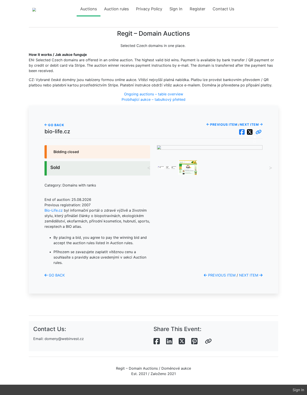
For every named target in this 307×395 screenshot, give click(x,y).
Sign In (175, 9)
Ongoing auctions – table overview (153, 94)
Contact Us (223, 9)
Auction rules (116, 9)
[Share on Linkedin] (169, 341)
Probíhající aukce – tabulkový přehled (153, 99)
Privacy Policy (149, 9)
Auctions (88, 9)
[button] (259, 132)
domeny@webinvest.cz (64, 338)
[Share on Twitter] (182, 341)
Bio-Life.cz (53, 210)
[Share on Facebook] (157, 341)
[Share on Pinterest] (194, 341)
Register (197, 9)
